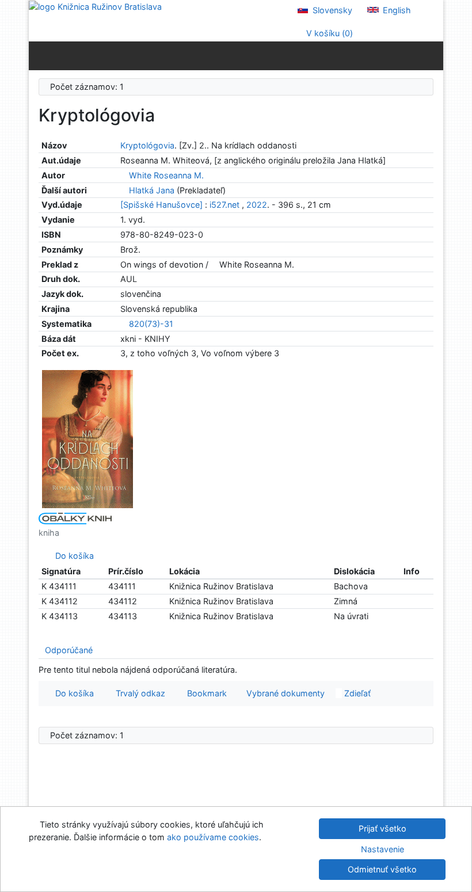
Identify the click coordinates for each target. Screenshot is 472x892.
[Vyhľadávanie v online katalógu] (95, 6)
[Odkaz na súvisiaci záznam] (123, 175)
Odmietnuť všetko (382, 869)
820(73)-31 (151, 324)
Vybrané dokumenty (284, 693)
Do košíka (72, 556)
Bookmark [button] (204, 693)
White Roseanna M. (166, 175)
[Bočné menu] (40, 55)
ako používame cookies (213, 837)
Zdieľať (356, 693)
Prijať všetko (382, 828)
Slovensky (331, 10)
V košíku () (328, 33)
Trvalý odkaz (138, 693)
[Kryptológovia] (87, 438)
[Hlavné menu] (432, 55)
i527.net (224, 204)
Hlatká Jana (151, 190)
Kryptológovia (147, 145)
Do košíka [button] (72, 693)
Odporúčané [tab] (69, 650)
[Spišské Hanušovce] (161, 204)
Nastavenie (382, 849)
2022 (256, 204)
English (395, 10)
